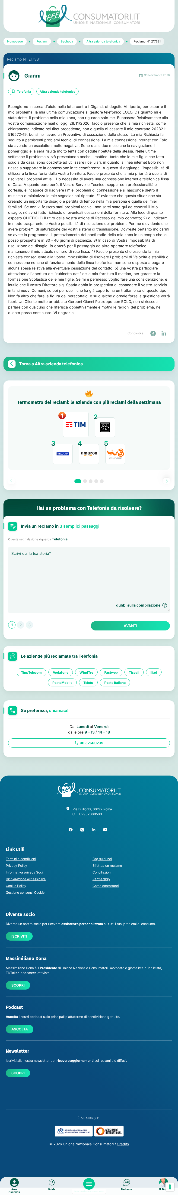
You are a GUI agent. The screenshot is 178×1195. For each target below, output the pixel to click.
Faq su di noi (102, 859)
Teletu (88, 683)
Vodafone (60, 672)
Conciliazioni (101, 872)
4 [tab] (96, 481)
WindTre (86, 672)
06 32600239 (91, 743)
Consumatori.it (89, 16)
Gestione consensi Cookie (25, 892)
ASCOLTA (19, 1029)
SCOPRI (18, 985)
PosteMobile (62, 683)
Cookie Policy (16, 886)
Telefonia (24, 91)
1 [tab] (77, 481)
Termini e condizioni (21, 859)
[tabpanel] (89, 428)
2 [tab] (85, 481)
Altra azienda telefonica (58, 91)
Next (166, 481)
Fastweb (111, 672)
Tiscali (134, 672)
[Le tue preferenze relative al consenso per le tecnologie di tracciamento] (169, 1186)
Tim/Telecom (31, 672)
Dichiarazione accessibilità (26, 879)
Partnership (101, 879)
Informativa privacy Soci (24, 872)
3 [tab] (90, 481)
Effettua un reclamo (107, 865)
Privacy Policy (16, 865)
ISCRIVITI (19, 936)
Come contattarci (105, 886)
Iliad (153, 672)
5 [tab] (102, 481)
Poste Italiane (115, 683)
